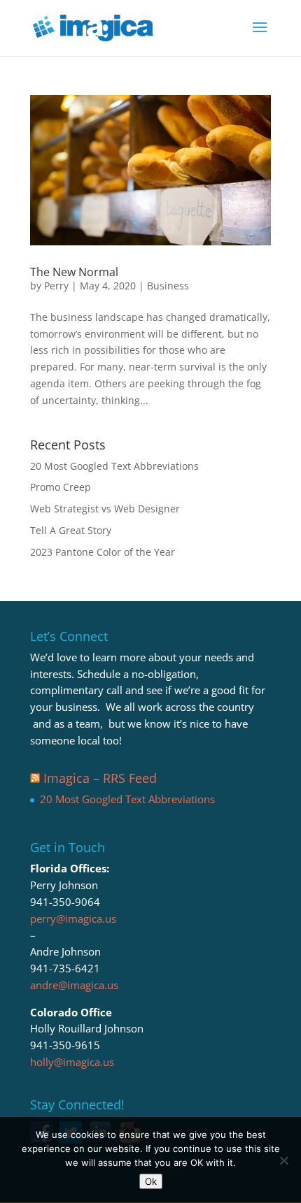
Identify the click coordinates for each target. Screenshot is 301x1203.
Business (168, 285)
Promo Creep (60, 487)
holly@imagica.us (72, 1062)
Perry (56, 285)
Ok (151, 1181)
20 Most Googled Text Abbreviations (114, 466)
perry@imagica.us (73, 918)
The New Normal (74, 272)
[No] (283, 1160)
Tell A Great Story (70, 530)
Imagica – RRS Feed (100, 778)
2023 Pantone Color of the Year (102, 552)
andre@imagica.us (74, 985)
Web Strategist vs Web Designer (105, 508)
